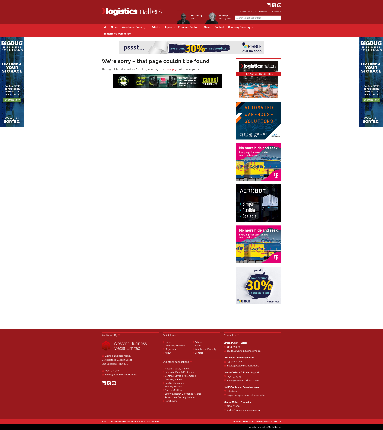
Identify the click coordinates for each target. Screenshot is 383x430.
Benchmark (171, 401)
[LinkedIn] (268, 5)
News (198, 345)
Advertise (261, 11)
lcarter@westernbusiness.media (243, 380)
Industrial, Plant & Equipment (180, 372)
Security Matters (173, 386)
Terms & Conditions (243, 421)
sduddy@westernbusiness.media (243, 351)
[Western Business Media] (124, 350)
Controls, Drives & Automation (180, 376)
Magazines (170, 349)
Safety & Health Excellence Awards (183, 393)
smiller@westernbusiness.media (243, 410)
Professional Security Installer (180, 397)
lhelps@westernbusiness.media (243, 365)
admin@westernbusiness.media (121, 374)
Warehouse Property (205, 349)
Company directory (175, 345)
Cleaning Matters (173, 379)
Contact (276, 11)
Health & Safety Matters (177, 368)
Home (168, 342)
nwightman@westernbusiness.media (246, 395)
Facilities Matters (173, 390)
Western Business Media (117, 421)
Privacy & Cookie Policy (268, 421)
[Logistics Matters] (132, 15)
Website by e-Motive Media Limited (265, 427)
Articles (198, 342)
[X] (274, 5)
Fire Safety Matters (174, 383)
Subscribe (246, 11)
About (168, 353)
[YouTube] (279, 5)
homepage (172, 69)
